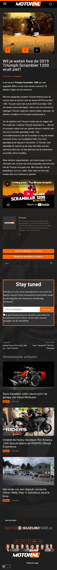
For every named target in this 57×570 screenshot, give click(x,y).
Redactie (18, 76)
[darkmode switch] (6, 566)
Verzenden (46, 309)
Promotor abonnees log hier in (28, 257)
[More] (37, 50)
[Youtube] (34, 541)
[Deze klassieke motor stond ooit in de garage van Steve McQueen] (28, 376)
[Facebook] (19, 234)
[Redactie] (9, 226)
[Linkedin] (40, 541)
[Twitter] (28, 541)
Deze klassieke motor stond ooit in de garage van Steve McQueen (25, 395)
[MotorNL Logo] (29, 3)
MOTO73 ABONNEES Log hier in (28, 251)
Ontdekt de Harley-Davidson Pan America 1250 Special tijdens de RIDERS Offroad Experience (27, 443)
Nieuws (6, 401)
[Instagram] (22, 541)
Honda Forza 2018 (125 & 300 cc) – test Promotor (15, 346)
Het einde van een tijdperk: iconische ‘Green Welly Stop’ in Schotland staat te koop (26, 492)
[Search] (51, 263)
